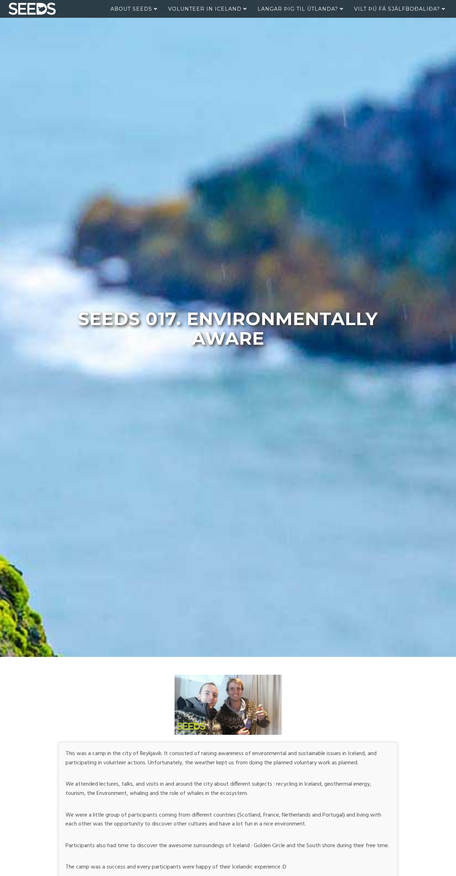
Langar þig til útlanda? (299, 9)
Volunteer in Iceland (205, 9)
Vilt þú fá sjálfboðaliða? (398, 9)
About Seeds (132, 9)
